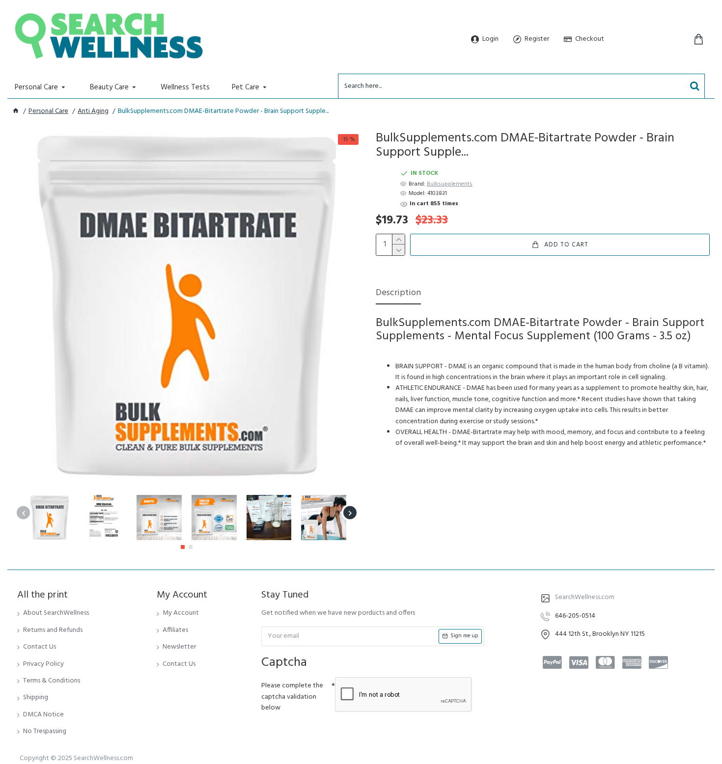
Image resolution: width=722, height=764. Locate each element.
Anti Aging (93, 111)
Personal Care (48, 111)
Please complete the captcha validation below (292, 696)
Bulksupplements (449, 184)
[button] (23, 512)
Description (398, 294)
